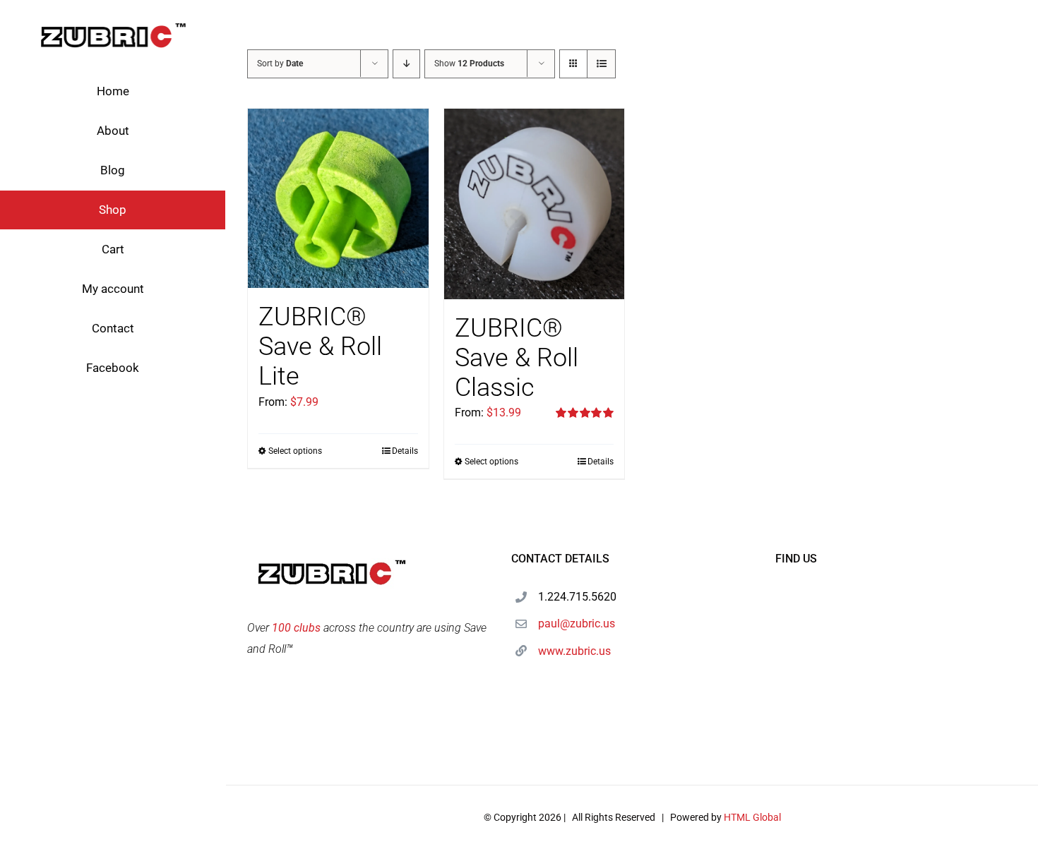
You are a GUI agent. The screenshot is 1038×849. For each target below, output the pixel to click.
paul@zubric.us (576, 623)
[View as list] (601, 64)
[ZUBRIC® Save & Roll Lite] (338, 198)
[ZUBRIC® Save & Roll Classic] (534, 204)
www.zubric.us (574, 651)
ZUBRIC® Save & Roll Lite (320, 346)
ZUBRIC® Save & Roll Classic (516, 357)
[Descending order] (406, 63)
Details (405, 451)
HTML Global (752, 817)
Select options (295, 451)
